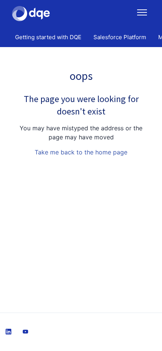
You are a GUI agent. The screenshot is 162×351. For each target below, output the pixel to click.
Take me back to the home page (81, 152)
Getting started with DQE (48, 37)
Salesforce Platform (119, 37)
